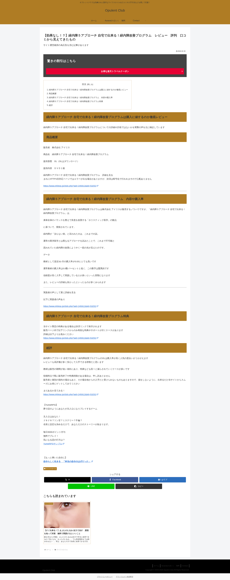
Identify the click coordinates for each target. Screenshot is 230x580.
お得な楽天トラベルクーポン (115, 71)
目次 (84, 84)
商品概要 (53, 93)
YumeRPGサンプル (52, 444)
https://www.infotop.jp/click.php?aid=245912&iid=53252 (69, 186)
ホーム (156, 566)
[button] (138, 486)
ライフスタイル (51, 468)
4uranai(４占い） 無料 (170, 566)
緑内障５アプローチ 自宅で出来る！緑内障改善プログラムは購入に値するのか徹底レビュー (88, 90)
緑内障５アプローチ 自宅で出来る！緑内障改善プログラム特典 (76, 101)
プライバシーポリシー (105, 577)
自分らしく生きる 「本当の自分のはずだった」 (67, 461)
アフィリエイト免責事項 (124, 577)
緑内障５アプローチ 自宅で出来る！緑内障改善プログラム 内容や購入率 (81, 97)
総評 (51, 105)
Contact (185, 566)
